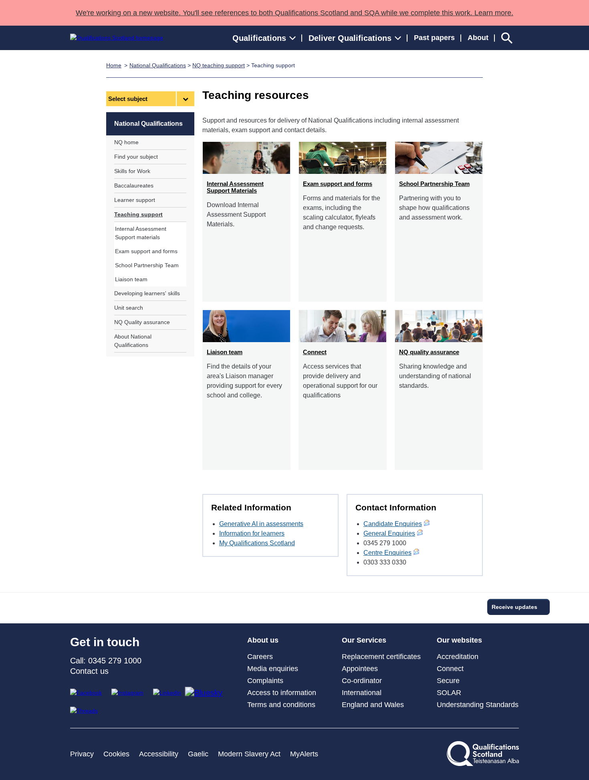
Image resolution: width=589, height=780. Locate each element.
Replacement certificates (381, 657)
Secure (448, 681)
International (361, 693)
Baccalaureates (133, 185)
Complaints (265, 681)
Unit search (128, 307)
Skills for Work (132, 171)
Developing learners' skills (147, 293)
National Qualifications (157, 65)
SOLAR (449, 693)
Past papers (434, 38)
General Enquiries (389, 533)
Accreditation (457, 657)
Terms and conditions (281, 705)
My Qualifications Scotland (257, 543)
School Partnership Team (147, 265)
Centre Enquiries (387, 552)
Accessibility (158, 754)
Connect (450, 669)
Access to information (281, 693)
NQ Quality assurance (142, 322)
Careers (260, 657)
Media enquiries (272, 669)
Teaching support (138, 214)
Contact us (89, 671)
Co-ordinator (362, 681)
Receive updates (514, 607)
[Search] (507, 38)
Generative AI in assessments (261, 523)
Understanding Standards (477, 705)
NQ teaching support (218, 65)
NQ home (126, 142)
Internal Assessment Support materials (140, 233)
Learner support (134, 200)
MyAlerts (304, 754)
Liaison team (131, 279)
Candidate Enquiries (392, 523)
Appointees (360, 669)
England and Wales (373, 705)
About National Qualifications (132, 340)
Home (113, 65)
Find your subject (136, 156)
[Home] (116, 38)
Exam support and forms (146, 251)
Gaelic (198, 754)
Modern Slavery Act (249, 754)
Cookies (116, 754)
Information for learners (251, 533)
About (478, 38)
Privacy (82, 754)
